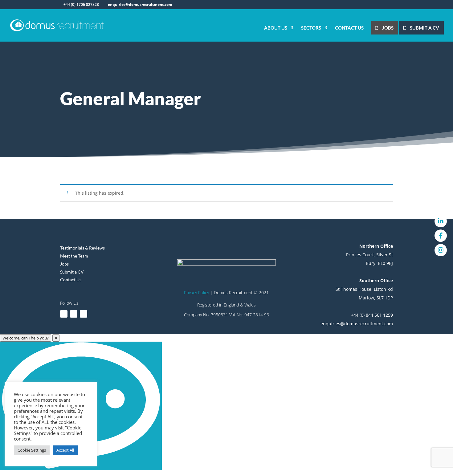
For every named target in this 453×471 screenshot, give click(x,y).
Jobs (388, 27)
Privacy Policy (196, 292)
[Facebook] (441, 235)
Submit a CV (424, 27)
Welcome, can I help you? (25, 338)
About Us (275, 28)
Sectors (311, 28)
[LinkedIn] (441, 221)
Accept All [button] (65, 450)
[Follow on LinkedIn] (63, 314)
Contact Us (349, 28)
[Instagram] (441, 250)
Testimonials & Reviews (82, 247)
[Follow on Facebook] (73, 314)
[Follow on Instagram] (83, 314)
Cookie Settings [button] (32, 450)
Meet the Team (74, 255)
